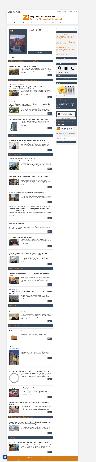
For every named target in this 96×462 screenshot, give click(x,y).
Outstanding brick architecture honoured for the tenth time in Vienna (30, 292)
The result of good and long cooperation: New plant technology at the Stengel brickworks (26, 87)
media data (70, 11)
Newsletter (59, 11)
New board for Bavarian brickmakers (21, 161)
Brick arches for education (18, 312)
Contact (64, 11)
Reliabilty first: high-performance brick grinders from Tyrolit (29, 371)
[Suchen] (75, 29)
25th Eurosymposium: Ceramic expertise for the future (27, 193)
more (49, 75)
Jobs (69, 23)
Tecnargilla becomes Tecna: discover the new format (27, 141)
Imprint (46, 457)
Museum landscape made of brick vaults (22, 66)
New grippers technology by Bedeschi (22, 388)
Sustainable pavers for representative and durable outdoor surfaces (29, 403)
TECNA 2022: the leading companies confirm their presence (29, 442)
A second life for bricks (16, 224)
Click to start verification (67, 114)
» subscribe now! (66, 118)
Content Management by (13, 460)
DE (74, 11)
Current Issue (23, 23)
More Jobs (66, 78)
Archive (36, 23)
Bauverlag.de (74, 460)
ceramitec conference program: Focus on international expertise (66, 53)
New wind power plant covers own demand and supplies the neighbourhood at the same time (29, 105)
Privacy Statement (39, 457)
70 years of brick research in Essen (21, 237)
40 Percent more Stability (17, 331)
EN (76, 11)
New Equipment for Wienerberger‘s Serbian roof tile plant (28, 119)
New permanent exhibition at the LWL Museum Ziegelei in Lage (65, 50)
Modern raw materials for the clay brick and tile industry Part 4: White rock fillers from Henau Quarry (30, 423)
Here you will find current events (64, 95)
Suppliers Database (45, 23)
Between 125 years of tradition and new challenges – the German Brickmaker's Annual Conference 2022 (28, 254)
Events (30, 23)
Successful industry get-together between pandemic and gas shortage (29, 177)
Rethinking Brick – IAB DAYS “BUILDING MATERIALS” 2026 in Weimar (65, 46)
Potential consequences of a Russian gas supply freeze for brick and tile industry (29, 209)
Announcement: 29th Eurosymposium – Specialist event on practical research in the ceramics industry (65, 42)
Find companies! (67, 142)
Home (16, 23)
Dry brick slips (14, 349)
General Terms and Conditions (27, 457)
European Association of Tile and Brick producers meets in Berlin (29, 274)
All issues (39, 52)
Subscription (55, 23)
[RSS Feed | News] (9, 11)
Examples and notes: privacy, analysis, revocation (66, 121)
